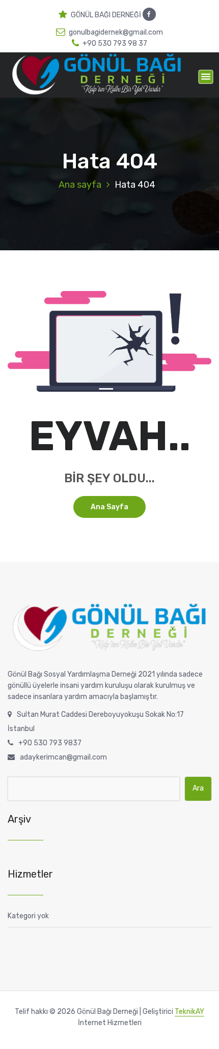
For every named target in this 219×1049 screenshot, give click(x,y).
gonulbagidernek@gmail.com (116, 32)
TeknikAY (189, 1011)
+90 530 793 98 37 (115, 43)
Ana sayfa (80, 184)
